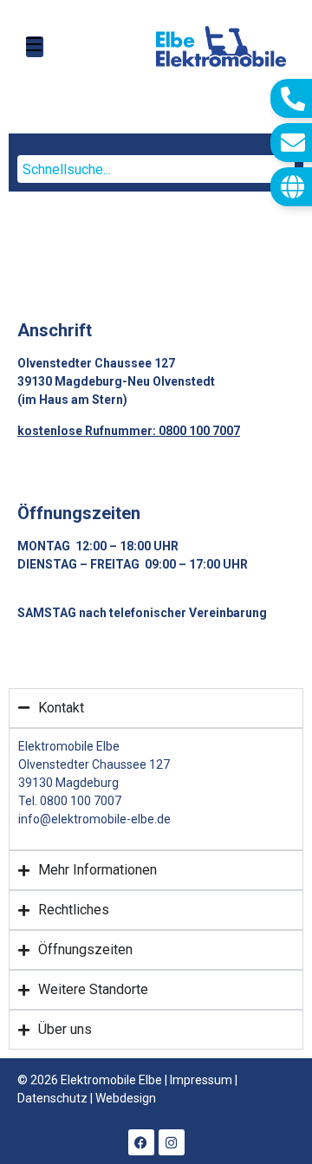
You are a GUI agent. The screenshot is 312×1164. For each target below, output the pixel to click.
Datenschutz (52, 1098)
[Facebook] (141, 1142)
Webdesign (125, 1098)
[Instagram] (172, 1142)
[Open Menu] (34, 46)
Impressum (201, 1080)
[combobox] (156, 169)
